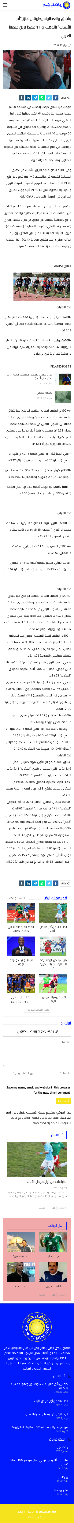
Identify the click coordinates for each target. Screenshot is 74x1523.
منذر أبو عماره (60, 1490)
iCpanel (31, 1517)
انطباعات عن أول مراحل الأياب (47, 1181)
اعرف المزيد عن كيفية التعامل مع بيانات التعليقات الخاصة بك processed (40, 1120)
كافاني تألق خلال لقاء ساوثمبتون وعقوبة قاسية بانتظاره (39, 1386)
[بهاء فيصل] (53, 1242)
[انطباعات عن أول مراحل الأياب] (53, 913)
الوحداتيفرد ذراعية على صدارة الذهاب (46, 1414)
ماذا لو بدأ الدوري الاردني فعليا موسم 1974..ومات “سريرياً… (39, 1462)
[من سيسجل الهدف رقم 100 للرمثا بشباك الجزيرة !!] (53, 946)
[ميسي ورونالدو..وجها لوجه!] (21, 946)
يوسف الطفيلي (44, 392)
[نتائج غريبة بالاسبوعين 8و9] (53, 983)
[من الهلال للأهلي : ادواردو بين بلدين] (21, 983)
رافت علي (62, 1447)
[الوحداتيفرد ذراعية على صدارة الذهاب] (21, 913)
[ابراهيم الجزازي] (53, 1272)
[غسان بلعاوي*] (21, 1242)
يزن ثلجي (63, 1477)
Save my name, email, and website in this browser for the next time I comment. (38, 1090)
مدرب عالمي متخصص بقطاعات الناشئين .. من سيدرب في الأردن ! (29, 376)
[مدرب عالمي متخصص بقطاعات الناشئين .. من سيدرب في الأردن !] (63, 379)
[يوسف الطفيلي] (63, 397)
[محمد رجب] (21, 1272)
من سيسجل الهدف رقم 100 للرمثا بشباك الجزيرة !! (40, 1427)
